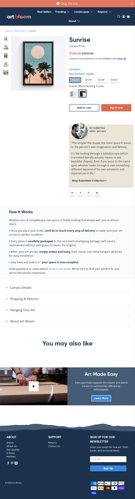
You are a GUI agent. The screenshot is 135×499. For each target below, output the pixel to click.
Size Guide (74, 69)
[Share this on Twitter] (72, 193)
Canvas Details (21, 287)
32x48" (101, 79)
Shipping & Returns (24, 298)
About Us (12, 446)
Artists (10, 442)
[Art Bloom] (19, 16)
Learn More (101, 398)
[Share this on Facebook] (80, 193)
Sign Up (108, 468)
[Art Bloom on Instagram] (16, 463)
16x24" (75, 79)
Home (8, 31)
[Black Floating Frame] (82, 93)
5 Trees (11, 453)
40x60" (114, 79)
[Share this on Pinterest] (89, 193)
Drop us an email (59, 269)
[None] (73, 93)
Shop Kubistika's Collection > (89, 180)
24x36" (88, 79)
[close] (131, 3)
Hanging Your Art (22, 310)
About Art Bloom (22, 321)
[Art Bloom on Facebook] (8, 463)
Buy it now (116, 107)
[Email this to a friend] (97, 193)
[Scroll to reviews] (101, 49)
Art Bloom (17, 483)
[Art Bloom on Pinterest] (12, 463)
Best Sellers (44, 11)
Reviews (11, 456)
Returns (52, 442)
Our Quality (13, 449)
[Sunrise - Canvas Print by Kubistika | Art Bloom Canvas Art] (38, 63)
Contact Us (54, 446)
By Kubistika (97, 127)
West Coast (20, 31)
